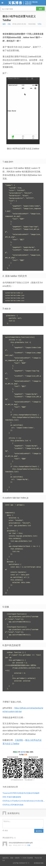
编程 (4, 24)
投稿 (41, 863)
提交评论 (39, 831)
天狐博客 (23, 2)
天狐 (9, 24)
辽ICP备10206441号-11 (21, 863)
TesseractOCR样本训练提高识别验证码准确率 (21, 793)
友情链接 (37, 863)
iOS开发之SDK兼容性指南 (13, 804)
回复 (28, 845)
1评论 (39, 24)
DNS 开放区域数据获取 (12, 797)
